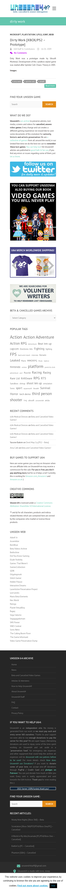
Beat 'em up (45, 343)
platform (35, 366)
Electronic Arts (26, 349)
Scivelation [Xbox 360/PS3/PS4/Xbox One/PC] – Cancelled (32, 828)
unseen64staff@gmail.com (33, 865)
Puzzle (27, 372)
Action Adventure (38, 337)
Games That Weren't (19, 563)
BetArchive (14, 552)
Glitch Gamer (15, 578)
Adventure (32, 344)
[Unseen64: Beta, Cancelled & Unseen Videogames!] (30, 8)
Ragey (12, 611)
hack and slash (24, 355)
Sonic (12, 388)
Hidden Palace (16, 582)
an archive (25, 121)
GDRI (12, 571)
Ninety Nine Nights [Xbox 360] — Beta (28, 819)
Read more (50, 85)
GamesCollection (17, 567)
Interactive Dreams (18, 585)
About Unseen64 (19, 691)
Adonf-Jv (13, 537)
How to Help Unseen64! (22, 686)
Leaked (15, 360)
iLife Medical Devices (19, 416)
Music (40, 361)
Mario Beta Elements (19, 596)
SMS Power (15, 622)
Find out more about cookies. (32, 885)
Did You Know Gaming (19, 556)
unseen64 (39, 400)
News (14, 670)
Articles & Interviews (20, 681)
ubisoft (41, 81)
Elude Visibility (16, 559)
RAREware (26, 378)
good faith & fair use (40, 150)
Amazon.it (42, 476)
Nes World (14, 600)
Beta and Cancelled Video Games (26, 675)
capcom (14, 349)
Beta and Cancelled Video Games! (36, 448)
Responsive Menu (54, 8)
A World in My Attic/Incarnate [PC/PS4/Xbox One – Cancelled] (33, 838)
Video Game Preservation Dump (23, 641)
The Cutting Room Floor (20, 633)
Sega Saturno (15, 615)
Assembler (14, 541)
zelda (47, 400)
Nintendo (15, 367)
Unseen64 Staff (18, 697)
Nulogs (13, 604)
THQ (25, 400)
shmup (22, 383)
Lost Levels (14, 593)
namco (46, 361)
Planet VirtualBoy (17, 607)
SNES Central (15, 626)
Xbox (51, 34)
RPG (36, 378)
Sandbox (14, 383)
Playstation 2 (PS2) (32, 34)
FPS (13, 354)
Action (16, 337)
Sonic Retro (15, 629)
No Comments (20, 53)
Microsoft (15, 34)
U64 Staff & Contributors (24, 49)
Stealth (36, 388)
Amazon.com (31, 476)
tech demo (25, 394)
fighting (49, 349)
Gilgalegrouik (16, 574)
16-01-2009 (46, 49)
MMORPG (32, 360)
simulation (47, 383)
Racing (37, 372)
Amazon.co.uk (16, 479)
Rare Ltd (15, 378)
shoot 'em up (34, 383)
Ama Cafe (14, 448)
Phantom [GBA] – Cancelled (24, 852)
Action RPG (18, 343)
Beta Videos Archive (18, 548)
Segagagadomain (17, 618)
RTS (43, 378)
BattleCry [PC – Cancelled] (23, 846)
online (24, 367)
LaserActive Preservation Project (23, 589)
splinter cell (30, 81)
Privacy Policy (17, 713)
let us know (15, 156)
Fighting (39, 349)
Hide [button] (53, 885)
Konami (42, 354)
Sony (45, 34)
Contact (15, 707)
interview (34, 355)
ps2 (21, 373)
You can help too (33, 147)
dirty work (17, 81)
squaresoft (27, 388)
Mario (23, 361)
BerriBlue (14, 545)
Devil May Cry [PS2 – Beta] (37, 442)
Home (14, 664)
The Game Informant (19, 637)
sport (19, 388)
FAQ (13, 702)
